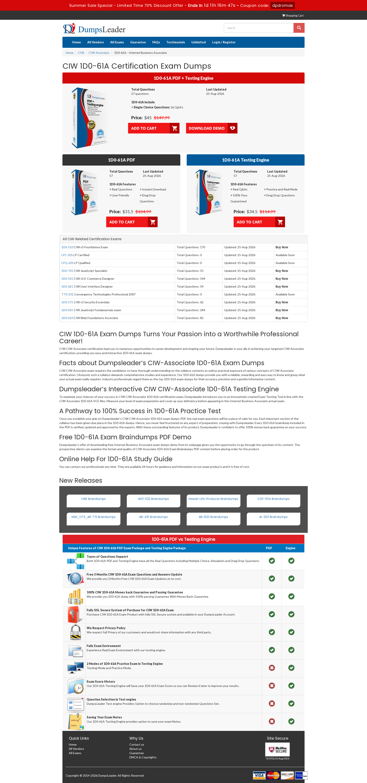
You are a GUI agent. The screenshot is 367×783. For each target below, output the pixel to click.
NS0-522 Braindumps (153, 499)
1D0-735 (67, 270)
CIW (81, 52)
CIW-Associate (99, 52)
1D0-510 (67, 247)
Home (76, 42)
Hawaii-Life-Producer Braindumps (213, 499)
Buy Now (282, 247)
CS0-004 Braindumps (273, 499)
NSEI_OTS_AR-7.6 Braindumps (94, 517)
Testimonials (175, 42)
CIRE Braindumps (93, 499)
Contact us (136, 744)
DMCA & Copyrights (143, 757)
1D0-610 (67, 318)
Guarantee (138, 42)
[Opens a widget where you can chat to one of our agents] (338, 759)
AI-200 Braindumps (273, 517)
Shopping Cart (294, 15)
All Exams (117, 42)
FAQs (156, 42)
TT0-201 (67, 294)
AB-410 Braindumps (153, 517)
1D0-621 (67, 286)
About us (135, 748)
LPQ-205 (67, 263)
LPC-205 (67, 255)
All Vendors (95, 42)
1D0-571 (67, 302)
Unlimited (198, 42)
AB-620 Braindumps (213, 517)
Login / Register (224, 42)
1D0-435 (67, 310)
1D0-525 (67, 278)
